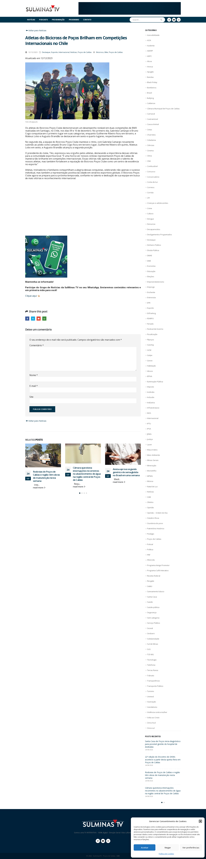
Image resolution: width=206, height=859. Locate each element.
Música (150, 481)
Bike (106, 52)
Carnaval (151, 113)
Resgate (150, 581)
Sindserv (151, 633)
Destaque (46, 52)
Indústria (151, 402)
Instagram (108, 841)
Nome (33, 375)
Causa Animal (153, 124)
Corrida (150, 192)
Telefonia (151, 665)
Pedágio (150, 534)
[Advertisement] (83, 210)
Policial (150, 544)
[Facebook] (169, 20)
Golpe (149, 355)
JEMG (149, 434)
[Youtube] (174, 20)
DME (149, 261)
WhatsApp (44, 319)
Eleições (150, 276)
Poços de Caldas (85, 52)
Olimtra (150, 502)
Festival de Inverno (155, 329)
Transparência (153, 680)
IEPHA (149, 376)
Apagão (150, 72)
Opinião (150, 507)
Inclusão (150, 397)
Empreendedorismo (155, 282)
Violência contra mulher (157, 712)
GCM (149, 350)
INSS (149, 413)
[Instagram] (179, 20)
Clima (149, 155)
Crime (149, 208)
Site (31, 396)
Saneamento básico (155, 591)
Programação (58, 19)
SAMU (149, 586)
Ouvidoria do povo (155, 523)
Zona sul (151, 728)
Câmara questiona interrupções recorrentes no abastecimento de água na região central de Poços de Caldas (87, 473)
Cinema (150, 150)
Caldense (151, 103)
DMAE (149, 255)
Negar (168, 847)
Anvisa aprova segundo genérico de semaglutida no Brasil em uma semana (126, 472)
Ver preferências (190, 847)
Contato (87, 19)
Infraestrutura (153, 407)
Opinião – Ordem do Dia (157, 513)
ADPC (149, 56)
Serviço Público (153, 623)
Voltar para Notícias (37, 30)
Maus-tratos (152, 449)
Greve (149, 360)
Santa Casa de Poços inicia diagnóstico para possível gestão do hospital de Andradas (162, 744)
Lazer (149, 444)
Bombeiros (151, 87)
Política (150, 549)
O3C (118, 856)
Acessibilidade (153, 35)
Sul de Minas (152, 644)
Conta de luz (152, 182)
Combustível (152, 166)
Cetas (149, 129)
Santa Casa (152, 597)
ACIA (149, 40)
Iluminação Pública (155, 381)
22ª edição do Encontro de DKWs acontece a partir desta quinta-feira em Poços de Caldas (162, 759)
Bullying (150, 98)
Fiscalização (152, 334)
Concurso (151, 171)
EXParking (151, 313)
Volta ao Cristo (153, 717)
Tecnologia (151, 659)
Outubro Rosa (153, 518)
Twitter (33, 319)
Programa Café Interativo (158, 570)
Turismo (150, 691)
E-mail (33, 386)
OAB (149, 497)
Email (39, 319)
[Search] (161, 19)
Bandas (150, 77)
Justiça (150, 439)
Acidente (151, 45)
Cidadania (151, 140)
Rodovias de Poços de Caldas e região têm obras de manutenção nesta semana (46, 476)
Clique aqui (31, 295)
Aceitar (144, 847)
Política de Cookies (166, 854)
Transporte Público (155, 686)
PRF (148, 555)
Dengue (150, 219)
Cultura (150, 213)
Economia (151, 266)
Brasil (149, 93)
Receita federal (153, 576)
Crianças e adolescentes (157, 203)
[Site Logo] (42, 8)
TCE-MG (150, 654)
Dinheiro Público (154, 245)
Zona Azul (151, 722)
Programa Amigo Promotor (158, 565)
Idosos (150, 371)
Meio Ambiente (153, 455)
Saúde (150, 602)
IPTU (149, 423)
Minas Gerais (152, 460)
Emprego (151, 287)
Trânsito (150, 675)
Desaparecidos (153, 229)
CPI (148, 198)
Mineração (151, 465)
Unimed (150, 696)
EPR (148, 303)
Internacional (64, 52)
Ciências (150, 145)
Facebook (27, 319)
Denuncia (151, 224)
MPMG (150, 476)
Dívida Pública (153, 250)
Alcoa (149, 61)
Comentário (36, 345)
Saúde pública (153, 607)
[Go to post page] (43, 455)
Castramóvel (152, 119)
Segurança (151, 612)
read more (38, 487)
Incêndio (150, 392)
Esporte (54, 52)
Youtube (103, 841)
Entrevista (151, 297)
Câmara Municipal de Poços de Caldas (163, 108)
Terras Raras (152, 670)
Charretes (151, 134)
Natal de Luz (152, 486)
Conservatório (153, 177)
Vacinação (151, 701)
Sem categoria (153, 618)
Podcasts (43, 19)
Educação (151, 271)
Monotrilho (151, 470)
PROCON (151, 560)
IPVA (149, 428)
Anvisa (150, 66)
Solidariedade (153, 638)
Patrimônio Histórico (155, 528)
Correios (150, 187)
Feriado (150, 324)
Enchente (151, 292)
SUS (149, 649)
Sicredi (150, 628)
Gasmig (150, 345)
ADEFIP (150, 51)
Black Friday (152, 82)
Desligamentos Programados (159, 234)
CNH (149, 161)
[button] (200, 821)
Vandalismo (152, 707)
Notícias (31, 19)
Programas (74, 19)
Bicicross (100, 52)
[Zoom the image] (129, 3)
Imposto (150, 386)
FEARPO (150, 318)
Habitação (151, 366)
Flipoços (150, 339)
